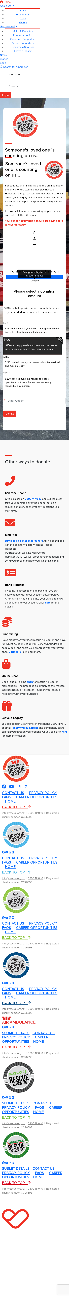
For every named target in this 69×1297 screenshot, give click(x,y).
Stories (4, 59)
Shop (3, 63)
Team (23, 10)
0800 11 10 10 (33, 499)
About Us (5, 6)
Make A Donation (23, 31)
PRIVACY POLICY (43, 792)
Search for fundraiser (15, 67)
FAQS (6, 797)
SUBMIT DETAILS (15, 1033)
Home (7, 2)
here (64, 732)
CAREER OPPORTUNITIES (36, 797)
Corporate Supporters (22, 39)
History (23, 22)
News (3, 55)
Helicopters (22, 14)
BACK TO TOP (15, 807)
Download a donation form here (24, 541)
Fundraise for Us (22, 35)
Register (14, 74)
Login (5, 95)
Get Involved (7, 26)
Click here (15, 652)
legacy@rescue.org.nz (25, 728)
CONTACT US (13, 792)
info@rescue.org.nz (13, 813)
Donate (14, 86)
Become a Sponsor (23, 47)
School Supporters (22, 43)
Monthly (34, 280)
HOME (10, 801)
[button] (32, 329)
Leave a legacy (22, 51)
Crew (23, 18)
